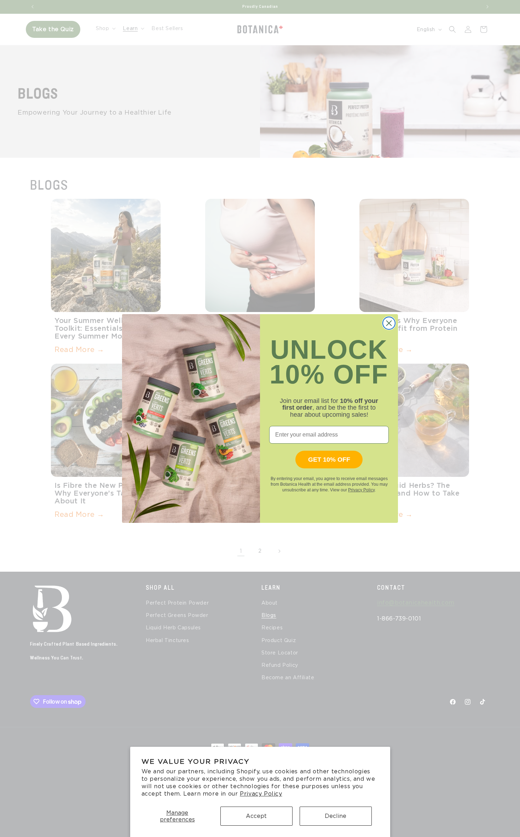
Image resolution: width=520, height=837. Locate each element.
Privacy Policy (261, 793)
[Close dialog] (389, 323)
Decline (335, 816)
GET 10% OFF (329, 459)
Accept (256, 816)
